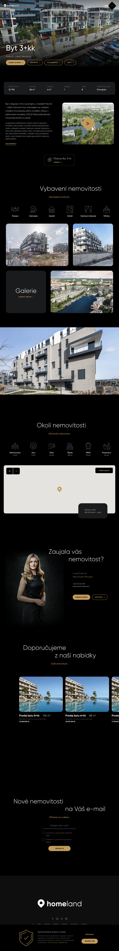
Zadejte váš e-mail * (59, 825)
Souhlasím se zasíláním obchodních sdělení (58, 841)
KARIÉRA (56, 924)
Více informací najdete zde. (58, 942)
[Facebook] (52, 919)
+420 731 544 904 (79, 584)
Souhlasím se (59, 834)
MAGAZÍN (47, 924)
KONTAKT (65, 924)
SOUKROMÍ (74, 924)
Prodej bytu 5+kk (25, 678)
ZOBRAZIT (47, 156)
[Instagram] (66, 919)
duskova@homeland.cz (81, 586)
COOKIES (84, 924)
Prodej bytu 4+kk (71, 678)
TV (33, 924)
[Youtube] (57, 919)
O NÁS (39, 924)
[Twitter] (62, 919)
